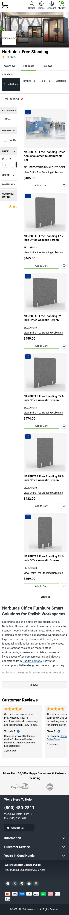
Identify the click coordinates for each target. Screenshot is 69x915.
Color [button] (6, 175)
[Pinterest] (22, 883)
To (11, 159)
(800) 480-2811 (19, 807)
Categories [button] (9, 110)
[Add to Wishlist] (64, 185)
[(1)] (8, 206)
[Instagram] (36, 883)
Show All (34, 684)
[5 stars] (8, 206)
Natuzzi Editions (32, 661)
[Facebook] (8, 883)
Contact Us (17, 827)
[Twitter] (15, 883)
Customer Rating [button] (8, 195)
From (5, 159)
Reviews (47, 65)
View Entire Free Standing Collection (43, 172)
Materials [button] (8, 184)
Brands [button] (6, 130)
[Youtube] (29, 883)
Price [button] (5, 151)
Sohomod (11, 672)
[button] (31, 5)
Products (28, 65)
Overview (9, 65)
